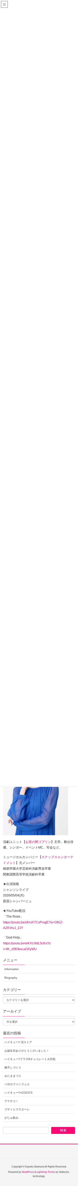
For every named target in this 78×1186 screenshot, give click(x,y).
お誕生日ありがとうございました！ (26, 1050)
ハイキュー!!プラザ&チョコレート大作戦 (29, 1059)
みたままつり (12, 1075)
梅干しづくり (12, 1067)
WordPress (28, 1172)
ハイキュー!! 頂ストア (18, 1042)
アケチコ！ (11, 1101)
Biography (10, 977)
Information (11, 969)
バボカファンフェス (17, 1084)
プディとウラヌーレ (17, 1109)
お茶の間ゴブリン (38, 842)
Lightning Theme (46, 1172)
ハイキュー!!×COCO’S (18, 1092)
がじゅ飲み (11, 1117)
